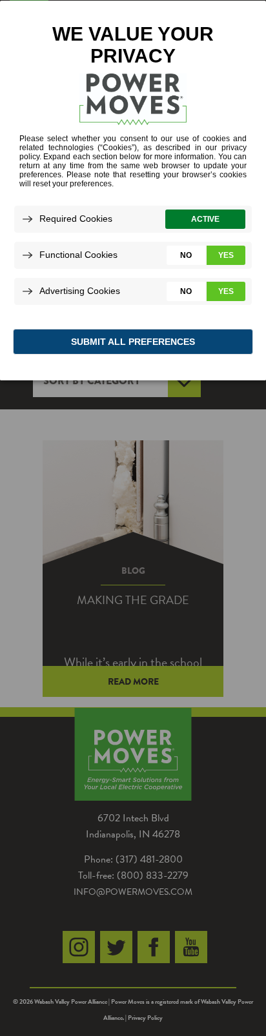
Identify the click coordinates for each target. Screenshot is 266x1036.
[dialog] (133, 190)
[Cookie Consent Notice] (133, 190)
